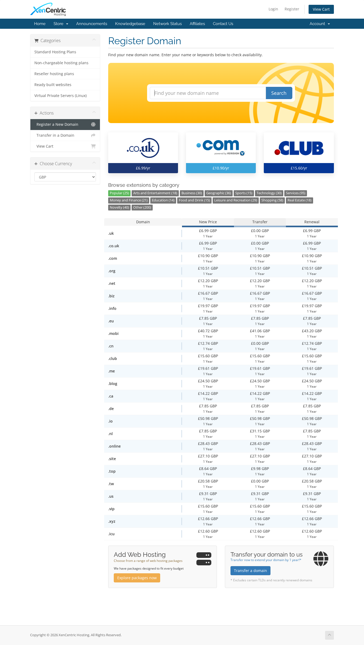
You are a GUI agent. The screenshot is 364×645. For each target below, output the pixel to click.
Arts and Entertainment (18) (155, 193)
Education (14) (163, 200)
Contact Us (223, 23)
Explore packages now (137, 577)
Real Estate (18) (300, 200)
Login (273, 8)
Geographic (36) (218, 193)
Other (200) (142, 207)
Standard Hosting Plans (55, 52)
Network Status (167, 23)
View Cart (321, 9)
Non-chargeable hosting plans (61, 62)
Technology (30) (269, 193)
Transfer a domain (250, 570)
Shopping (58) (272, 200)
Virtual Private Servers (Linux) (60, 95)
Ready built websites (52, 84)
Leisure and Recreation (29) (235, 200)
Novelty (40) (119, 207)
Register (292, 8)
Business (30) (191, 193)
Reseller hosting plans (54, 73)
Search (278, 93)
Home (40, 23)
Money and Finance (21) (129, 200)
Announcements (91, 23)
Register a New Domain (56, 124)
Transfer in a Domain (54, 135)
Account (318, 23)
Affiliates (197, 23)
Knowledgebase (130, 23)
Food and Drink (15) (194, 200)
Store (60, 23)
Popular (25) (119, 193)
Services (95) (295, 193)
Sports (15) (243, 193)
